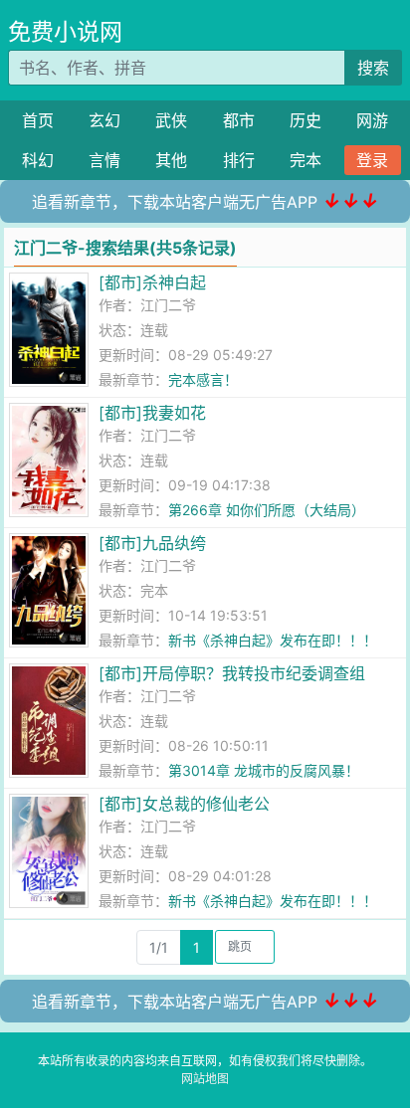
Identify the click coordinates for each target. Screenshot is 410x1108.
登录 (372, 160)
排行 (239, 160)
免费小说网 (65, 32)
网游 (372, 120)
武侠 (171, 120)
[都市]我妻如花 (152, 413)
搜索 (373, 68)
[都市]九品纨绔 (152, 543)
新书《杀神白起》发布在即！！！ (272, 640)
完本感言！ (203, 379)
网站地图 (205, 1078)
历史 (305, 120)
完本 (305, 160)
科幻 (38, 160)
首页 (38, 120)
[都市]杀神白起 (152, 282)
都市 (239, 120)
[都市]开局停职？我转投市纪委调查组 (232, 673)
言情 (104, 160)
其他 (171, 160)
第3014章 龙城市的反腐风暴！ (263, 770)
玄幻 (104, 120)
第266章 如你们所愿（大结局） (266, 509)
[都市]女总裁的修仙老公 (184, 804)
